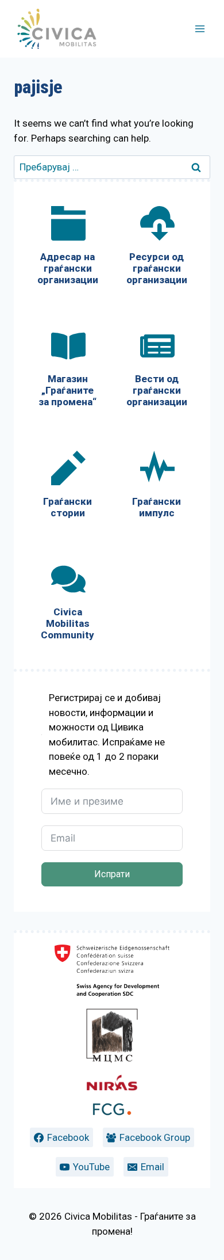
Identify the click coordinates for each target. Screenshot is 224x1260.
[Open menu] (199, 28)
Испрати (112, 874)
